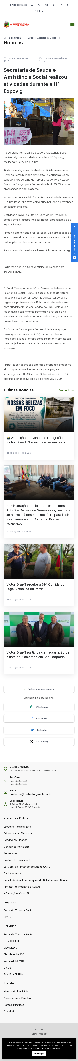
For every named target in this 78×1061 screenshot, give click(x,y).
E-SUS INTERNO (13, 974)
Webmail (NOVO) (14, 961)
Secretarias (10, 853)
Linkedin (42, 730)
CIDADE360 (10, 947)
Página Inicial (14, 37)
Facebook (41, 718)
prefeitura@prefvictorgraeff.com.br (31, 794)
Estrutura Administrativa (17, 826)
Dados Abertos (13, 873)
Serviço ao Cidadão (16, 839)
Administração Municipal (18, 833)
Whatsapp (42, 706)
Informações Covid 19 (17, 893)
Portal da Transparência (18, 910)
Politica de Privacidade (17, 859)
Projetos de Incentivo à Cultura (22, 886)
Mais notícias (66, 390)
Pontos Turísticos (14, 1004)
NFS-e (7, 917)
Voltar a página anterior (41, 688)
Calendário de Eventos (17, 998)
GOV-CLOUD (11, 940)
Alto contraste (19, 4)
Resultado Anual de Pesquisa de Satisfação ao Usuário (36, 880)
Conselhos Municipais (17, 846)
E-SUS (7, 967)
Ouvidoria (9, 1011)
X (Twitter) (42, 741)
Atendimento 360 (14, 954)
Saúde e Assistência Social (42, 37)
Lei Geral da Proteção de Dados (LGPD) (28, 866)
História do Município (16, 991)
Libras (40, 11)
